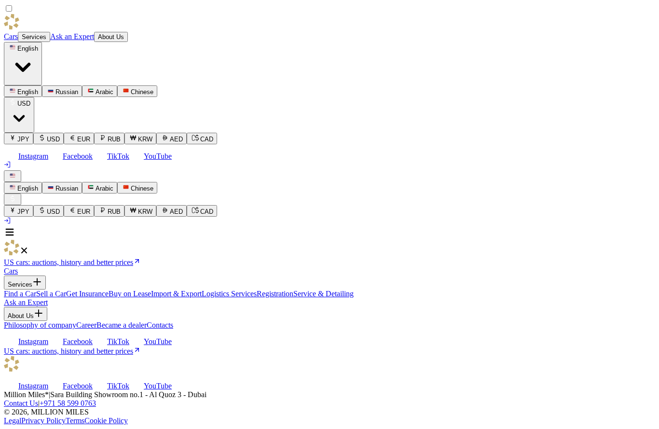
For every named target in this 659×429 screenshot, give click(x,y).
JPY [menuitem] (23, 139)
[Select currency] (12, 199)
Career (86, 325)
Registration (275, 294)
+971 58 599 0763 (68, 403)
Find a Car (20, 294)
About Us (111, 37)
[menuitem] (23, 188)
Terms (75, 420)
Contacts (160, 325)
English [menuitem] (27, 92)
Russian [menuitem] (66, 92)
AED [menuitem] (176, 139)
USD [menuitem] (53, 139)
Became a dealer (121, 325)
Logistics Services (229, 294)
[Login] (8, 166)
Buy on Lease (130, 294)
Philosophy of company (40, 325)
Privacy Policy (43, 420)
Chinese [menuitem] (142, 92)
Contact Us (21, 403)
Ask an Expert (72, 36)
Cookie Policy (106, 420)
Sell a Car (51, 294)
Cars (11, 36)
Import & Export (176, 294)
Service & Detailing (323, 294)
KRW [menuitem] (145, 139)
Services (34, 37)
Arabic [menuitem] (104, 92)
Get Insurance (87, 294)
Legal (12, 420)
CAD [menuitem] (206, 139)
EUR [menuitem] (83, 139)
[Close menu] (24, 253)
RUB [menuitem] (114, 139)
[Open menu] (9, 235)
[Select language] (12, 176)
